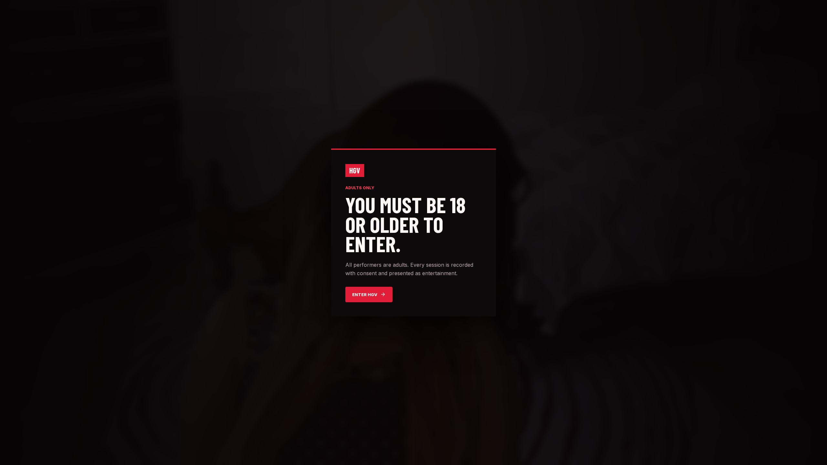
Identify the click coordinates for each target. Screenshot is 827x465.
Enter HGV (364, 294)
